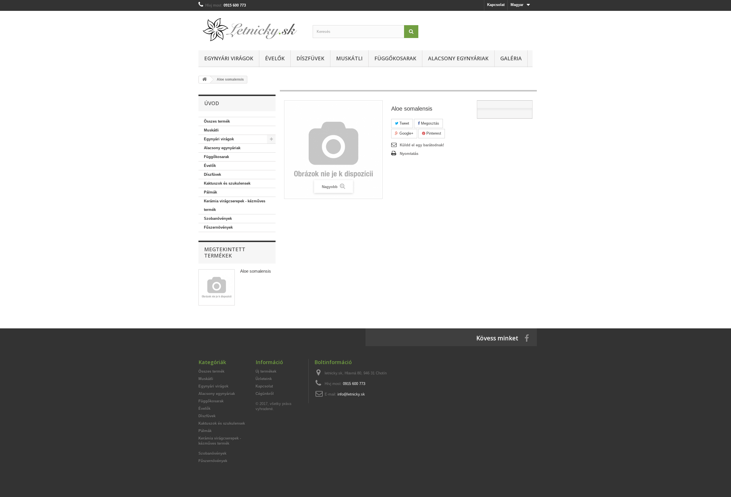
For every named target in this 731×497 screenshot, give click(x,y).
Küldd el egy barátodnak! (422, 145)
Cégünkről (265, 394)
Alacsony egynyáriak (458, 58)
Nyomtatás (409, 153)
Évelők (275, 58)
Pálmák (210, 192)
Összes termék (217, 121)
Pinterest (433, 133)
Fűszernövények (218, 227)
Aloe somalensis (255, 271)
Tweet (403, 123)
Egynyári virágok (228, 58)
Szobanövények (218, 218)
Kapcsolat (496, 5)
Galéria (511, 58)
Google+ (405, 133)
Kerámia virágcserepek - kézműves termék (234, 205)
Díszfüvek (310, 58)
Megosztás (429, 123)
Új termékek (266, 371)
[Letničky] (251, 29)
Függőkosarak (395, 58)
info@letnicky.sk (351, 394)
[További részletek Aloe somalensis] (216, 287)
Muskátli (349, 58)
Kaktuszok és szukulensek (227, 183)
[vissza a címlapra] (204, 79)
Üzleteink (264, 379)
